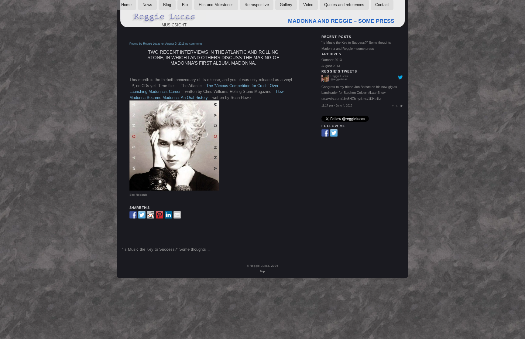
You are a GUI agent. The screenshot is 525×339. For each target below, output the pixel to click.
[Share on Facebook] (133, 215)
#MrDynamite (331, 99)
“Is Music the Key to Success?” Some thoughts (164, 249)
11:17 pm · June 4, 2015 (336, 76)
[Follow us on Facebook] (325, 133)
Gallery (286, 4)
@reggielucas (339, 91)
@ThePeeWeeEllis (358, 111)
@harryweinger (332, 111)
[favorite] (401, 76)
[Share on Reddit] (150, 215)
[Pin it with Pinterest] (159, 215)
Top (262, 271)
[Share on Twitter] (142, 215)
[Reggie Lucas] (325, 93)
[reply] (393, 76)
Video (308, 4)
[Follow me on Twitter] (334, 133)
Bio (185, 4)
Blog (167, 4)
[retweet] (397, 76)
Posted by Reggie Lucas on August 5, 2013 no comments (166, 43)
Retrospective (257, 4)
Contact (382, 4)
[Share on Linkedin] (168, 215)
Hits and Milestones (216, 4)
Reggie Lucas (339, 88)
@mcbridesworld (373, 105)
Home (126, 4)
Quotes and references (344, 4)
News (147, 4)
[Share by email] (177, 215)
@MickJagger (349, 105)
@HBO (368, 99)
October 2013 (331, 60)
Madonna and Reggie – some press (341, 21)
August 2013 (330, 66)
